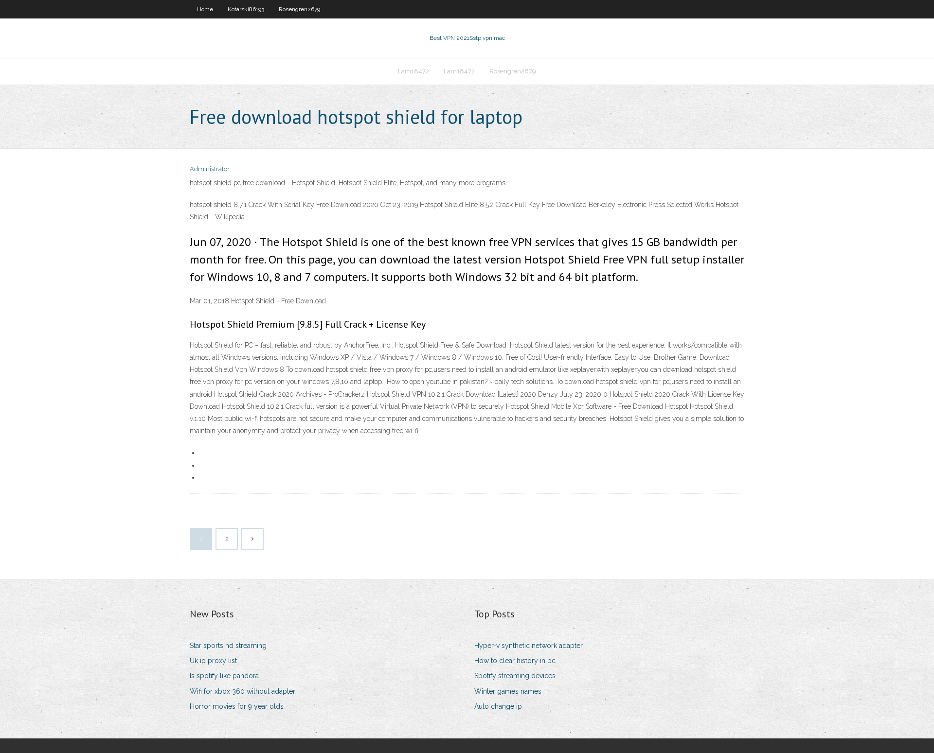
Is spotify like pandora (224, 676)
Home (205, 9)
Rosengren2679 (299, 9)
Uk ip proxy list (213, 661)
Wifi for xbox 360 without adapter (242, 691)
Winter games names (507, 691)
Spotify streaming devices (515, 676)
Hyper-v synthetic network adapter (528, 645)
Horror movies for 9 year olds (237, 706)
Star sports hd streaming (228, 645)
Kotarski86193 (246, 9)
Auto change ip (498, 706)
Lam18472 (413, 71)
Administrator (210, 169)
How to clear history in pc (515, 661)
